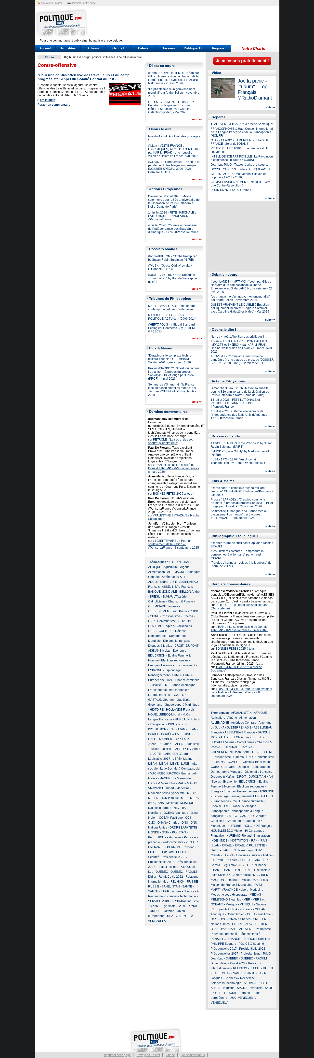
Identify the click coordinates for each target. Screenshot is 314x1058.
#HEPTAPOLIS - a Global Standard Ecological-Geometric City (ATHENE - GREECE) (173, 328)
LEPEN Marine (183, 758)
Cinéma (188, 616)
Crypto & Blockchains (177, 626)
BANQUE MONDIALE (162, 591)
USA (170, 916)
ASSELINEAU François (177, 586)
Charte (170, 1055)
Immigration (158, 724)
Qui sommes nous (193, 1055)
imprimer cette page (84, 2)
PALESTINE (156, 837)
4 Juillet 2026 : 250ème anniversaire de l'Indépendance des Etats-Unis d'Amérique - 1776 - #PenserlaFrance (173, 229)
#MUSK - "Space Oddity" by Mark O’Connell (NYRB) (170, 267)
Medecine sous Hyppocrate (166, 793)
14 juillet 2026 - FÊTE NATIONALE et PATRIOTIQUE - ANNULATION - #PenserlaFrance (172, 216)
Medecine (183, 788)
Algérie (185, 567)
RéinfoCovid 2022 (171, 876)
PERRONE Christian (181, 847)
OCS (188, 817)
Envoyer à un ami (148, 1055)
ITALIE (152, 739)
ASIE (173, 582)
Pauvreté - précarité (224, 934)
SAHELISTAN (171, 886)
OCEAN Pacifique (171, 817)
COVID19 (184, 621)
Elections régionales (174, 660)
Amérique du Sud (173, 577)
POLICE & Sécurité (251, 943)
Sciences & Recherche (239, 978)
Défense (180, 631)
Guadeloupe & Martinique (182, 704)
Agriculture (170, 567)
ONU (185, 822)
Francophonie (157, 690)
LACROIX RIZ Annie (186, 749)
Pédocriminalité (172, 842)
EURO (176, 675)
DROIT (178, 645)
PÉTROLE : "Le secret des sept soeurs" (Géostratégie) (171, 441)
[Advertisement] (187, 23)
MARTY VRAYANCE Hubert (229, 889)
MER (184, 798)
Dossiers (168, 48)
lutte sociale (262, 870)
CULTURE (166, 631)
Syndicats (168, 906)
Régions (218, 48)
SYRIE (182, 906)
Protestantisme (167, 867)
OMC (151, 822)
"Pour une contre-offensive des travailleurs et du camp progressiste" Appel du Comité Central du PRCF (84, 77)
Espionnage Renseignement (231, 796)
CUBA (152, 631)
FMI (165, 685)
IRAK (172, 729)
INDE (171, 724)
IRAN (181, 729)
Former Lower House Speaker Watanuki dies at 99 (97, 57)
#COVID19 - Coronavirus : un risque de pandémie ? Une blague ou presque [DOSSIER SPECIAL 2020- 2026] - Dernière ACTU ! (174, 167)
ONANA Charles (168, 822)
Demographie (157, 636)
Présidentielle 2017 (175, 857)
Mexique (172, 803)
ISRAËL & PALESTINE (176, 734)
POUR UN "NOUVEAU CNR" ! (231, 190)
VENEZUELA (184, 916)
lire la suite (47, 100)
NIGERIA (179, 808)
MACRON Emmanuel (181, 773)
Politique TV (193, 48)
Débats (143, 48)
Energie (153, 665)
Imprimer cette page (117, 1055)
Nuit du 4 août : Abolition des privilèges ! (237, 336)
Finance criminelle (187, 680)
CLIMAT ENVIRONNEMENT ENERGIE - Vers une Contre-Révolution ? (240, 183)
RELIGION (177, 881)
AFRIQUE (154, 567)
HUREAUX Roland (187, 719)
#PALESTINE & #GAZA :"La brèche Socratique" (242, 124)
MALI (181, 783)
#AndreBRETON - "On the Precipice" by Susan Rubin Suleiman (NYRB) (172, 258)
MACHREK (157, 773)
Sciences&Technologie (180, 896)
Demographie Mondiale (226, 771)
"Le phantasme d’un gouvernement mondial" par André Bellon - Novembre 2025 (173, 92)
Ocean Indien (236, 914)
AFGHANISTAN (179, 562)
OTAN (166, 832)
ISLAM (192, 729)
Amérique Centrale (243, 722)
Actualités (68, 48)
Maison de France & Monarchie (231, 884)
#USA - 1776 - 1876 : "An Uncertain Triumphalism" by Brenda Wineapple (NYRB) (172, 278)
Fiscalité (155, 685)
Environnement (185, 665)
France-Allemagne (183, 685)
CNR (151, 621)
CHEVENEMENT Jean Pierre (167, 611)
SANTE (187, 886)
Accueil (45, 48)
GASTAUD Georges (161, 699)
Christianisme (171, 616)
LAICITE (155, 754)
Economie (179, 650)
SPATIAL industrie (187, 901)
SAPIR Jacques (170, 891)
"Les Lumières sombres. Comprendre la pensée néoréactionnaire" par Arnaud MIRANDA (237, 554)
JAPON (178, 744)
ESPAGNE (155, 670)
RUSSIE (192, 881)
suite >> (197, 119)
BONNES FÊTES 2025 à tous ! (173, 493)
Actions (93, 48)
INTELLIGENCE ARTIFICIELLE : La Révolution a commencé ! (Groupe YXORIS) (242, 158)
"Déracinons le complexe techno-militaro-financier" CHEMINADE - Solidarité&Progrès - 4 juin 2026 (170, 359)
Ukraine (169, 911)
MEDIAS (192, 793)
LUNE (185, 763)
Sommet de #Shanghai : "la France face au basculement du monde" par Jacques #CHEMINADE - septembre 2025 (172, 390)
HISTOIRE (157, 709)
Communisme (166, 621)
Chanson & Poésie (180, 601)
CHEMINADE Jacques (163, 606)
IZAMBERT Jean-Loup (174, 739)
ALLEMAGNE (176, 572)
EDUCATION (156, 655)
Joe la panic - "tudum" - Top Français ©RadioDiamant (255, 89)
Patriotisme (174, 837)
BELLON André (189, 591)
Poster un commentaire (54, 104)
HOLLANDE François (180, 709)
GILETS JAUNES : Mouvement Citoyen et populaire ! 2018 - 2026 (238, 175)
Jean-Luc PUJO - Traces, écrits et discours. (239, 164)
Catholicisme (157, 601)
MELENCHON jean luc (163, 798)
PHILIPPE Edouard (161, 852)
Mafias (152, 778)
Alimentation (156, 572)
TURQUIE (154, 911)
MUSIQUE (187, 803)
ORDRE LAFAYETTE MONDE (252, 924)
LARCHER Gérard (175, 754)
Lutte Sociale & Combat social (180, 768)
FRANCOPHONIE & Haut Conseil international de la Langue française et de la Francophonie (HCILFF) (242, 132)
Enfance (166, 665)
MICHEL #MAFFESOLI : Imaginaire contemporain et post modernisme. (171, 307)
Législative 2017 (159, 758)
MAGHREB (166, 778)
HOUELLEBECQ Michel (164, 714)
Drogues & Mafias (160, 645)
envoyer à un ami (51, 2)
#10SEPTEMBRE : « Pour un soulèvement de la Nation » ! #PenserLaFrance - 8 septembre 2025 (173, 544)
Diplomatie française (177, 641)
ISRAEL (153, 734)
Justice (154, 749)
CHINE (194, 611)
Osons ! (118, 48)
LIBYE (174, 763)
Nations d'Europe (159, 808)
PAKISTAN (179, 832)
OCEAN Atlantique (176, 813)
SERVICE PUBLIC (160, 901)
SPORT (155, 906)
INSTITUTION (157, 729)
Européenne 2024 (160, 680)
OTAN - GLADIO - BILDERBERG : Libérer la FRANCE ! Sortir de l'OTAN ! (240, 142)
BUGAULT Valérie (175, 596)
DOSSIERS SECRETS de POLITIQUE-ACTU (240, 169)
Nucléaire (154, 813)
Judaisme (192, 744)
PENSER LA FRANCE (225, 939)
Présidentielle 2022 (161, 862)
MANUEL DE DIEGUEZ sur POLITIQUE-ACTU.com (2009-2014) (172, 317)
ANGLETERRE (158, 582)
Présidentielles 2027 (224, 953)
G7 (184, 695)
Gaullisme (183, 699)
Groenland (155, 704)
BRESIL (155, 596)
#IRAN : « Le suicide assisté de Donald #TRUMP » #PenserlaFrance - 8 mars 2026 (173, 468)
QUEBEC (162, 871)
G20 (177, 695)
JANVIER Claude (159, 744)
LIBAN (152, 763)
